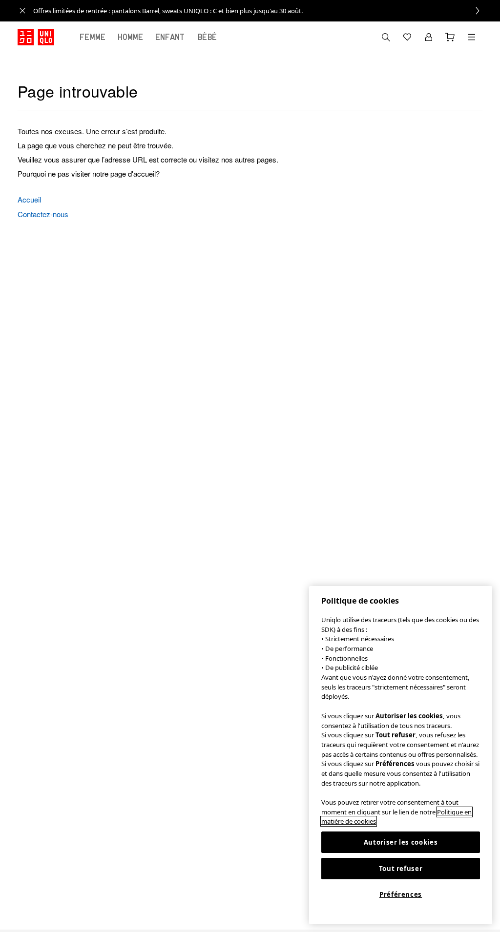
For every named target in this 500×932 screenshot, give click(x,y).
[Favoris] (407, 37)
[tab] (93, 37)
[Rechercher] (471, 37)
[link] (260, 10)
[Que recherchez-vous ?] (385, 37)
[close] (22, 10)
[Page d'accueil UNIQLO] (36, 37)
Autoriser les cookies (401, 842)
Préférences (400, 894)
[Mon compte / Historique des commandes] (428, 37)
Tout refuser (401, 868)
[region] (400, 755)
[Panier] (450, 37)
